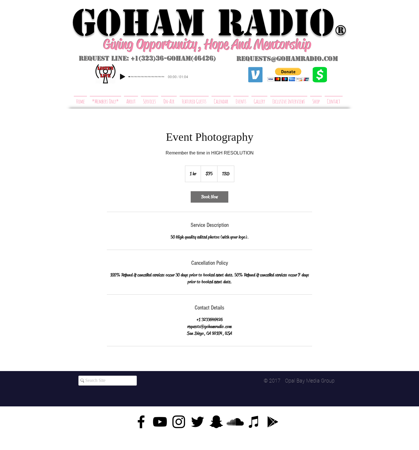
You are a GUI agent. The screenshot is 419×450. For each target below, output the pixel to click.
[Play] (122, 77)
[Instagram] (178, 421)
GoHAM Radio (203, 23)
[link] (209, 197)
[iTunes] (254, 421)
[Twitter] (197, 421)
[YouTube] (159, 421)
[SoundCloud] (235, 421)
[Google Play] (272, 421)
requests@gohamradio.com (287, 59)
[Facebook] (141, 421)
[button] (288, 74)
